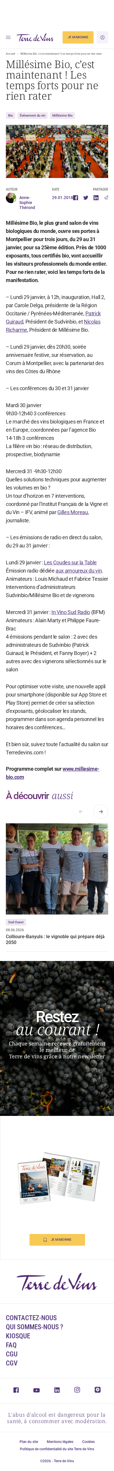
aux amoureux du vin (79, 571)
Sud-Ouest (16, 922)
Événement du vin (32, 115)
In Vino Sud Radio (70, 612)
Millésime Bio (62, 115)
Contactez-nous (31, 1318)
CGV (12, 1363)
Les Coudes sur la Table (70, 562)
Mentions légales (60, 1442)
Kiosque (18, 1336)
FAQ (11, 1345)
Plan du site (29, 1442)
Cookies (88, 1442)
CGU (12, 1354)
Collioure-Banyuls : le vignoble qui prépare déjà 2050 (55, 939)
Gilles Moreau (72, 512)
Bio (10, 115)
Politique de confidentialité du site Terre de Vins (57, 1449)
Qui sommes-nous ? (34, 1327)
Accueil (10, 53)
